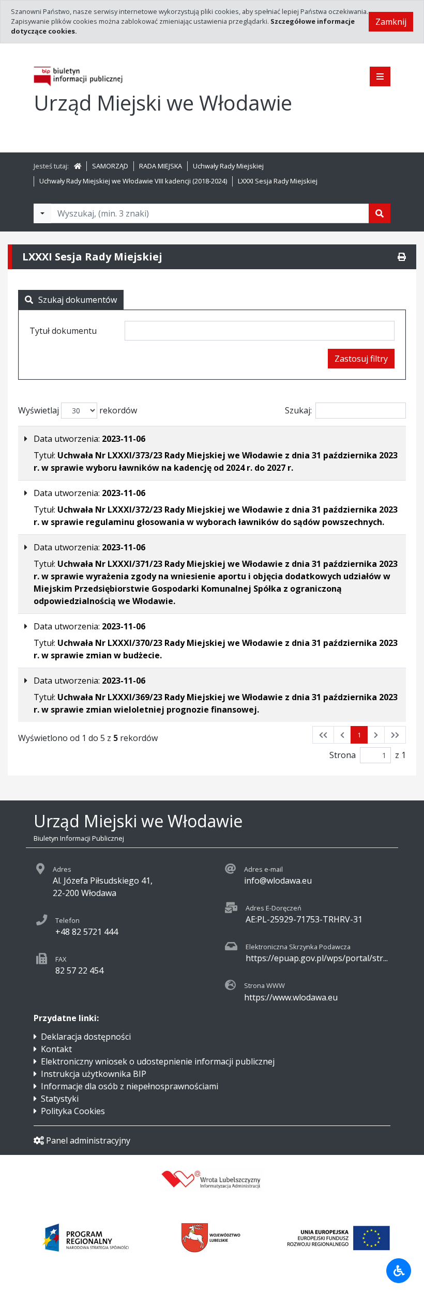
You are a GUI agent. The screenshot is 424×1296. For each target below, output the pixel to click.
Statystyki (60, 1098)
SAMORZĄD (110, 166)
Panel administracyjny (88, 1140)
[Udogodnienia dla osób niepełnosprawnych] (398, 1270)
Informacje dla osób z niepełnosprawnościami (129, 1086)
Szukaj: (298, 410)
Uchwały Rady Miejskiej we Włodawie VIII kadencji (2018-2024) (133, 181)
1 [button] (359, 734)
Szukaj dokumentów (77, 299)
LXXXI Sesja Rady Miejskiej (277, 181)
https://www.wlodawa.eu (291, 997)
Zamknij (390, 21)
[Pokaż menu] (380, 76)
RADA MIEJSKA (160, 166)
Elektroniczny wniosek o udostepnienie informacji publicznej (158, 1061)
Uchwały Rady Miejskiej (228, 166)
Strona (342, 755)
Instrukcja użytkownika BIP (93, 1073)
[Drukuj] (402, 257)
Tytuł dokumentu (63, 330)
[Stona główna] (77, 166)
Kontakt (56, 1049)
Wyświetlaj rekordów (77, 410)
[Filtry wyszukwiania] (42, 213)
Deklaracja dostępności (86, 1036)
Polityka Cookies (73, 1111)
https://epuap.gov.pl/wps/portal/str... (317, 958)
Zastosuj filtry (361, 358)
